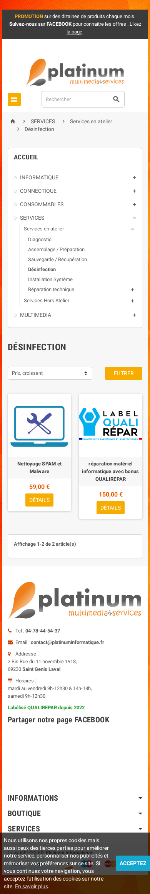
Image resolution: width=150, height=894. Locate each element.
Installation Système (50, 279)
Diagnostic (40, 239)
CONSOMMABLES (41, 204)
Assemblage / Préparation (56, 249)
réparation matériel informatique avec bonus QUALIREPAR (110, 471)
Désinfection (42, 269)
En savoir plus (31, 886)
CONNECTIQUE (38, 191)
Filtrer (124, 373)
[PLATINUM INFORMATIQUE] (75, 72)
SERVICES (32, 218)
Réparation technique (51, 289)
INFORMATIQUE (39, 177)
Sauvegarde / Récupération (57, 259)
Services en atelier (44, 229)
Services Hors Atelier (46, 300)
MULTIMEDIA (35, 315)
